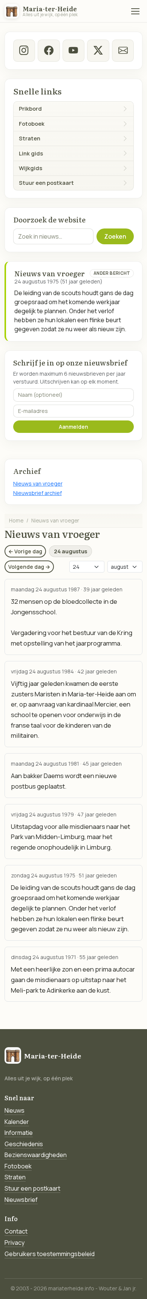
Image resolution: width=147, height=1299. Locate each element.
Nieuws (14, 1110)
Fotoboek (18, 1166)
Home (16, 520)
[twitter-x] (98, 50)
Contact (16, 1231)
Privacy (14, 1242)
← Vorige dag (25, 551)
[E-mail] (123, 50)
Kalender (17, 1122)
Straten (15, 1177)
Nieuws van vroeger (38, 483)
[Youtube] (73, 50)
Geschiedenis (24, 1144)
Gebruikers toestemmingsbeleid (50, 1254)
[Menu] (135, 11)
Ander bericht (111, 273)
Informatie (19, 1132)
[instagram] (24, 50)
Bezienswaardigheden (36, 1155)
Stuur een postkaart (32, 1188)
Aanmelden (73, 426)
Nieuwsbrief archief (37, 492)
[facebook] (49, 50)
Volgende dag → (29, 566)
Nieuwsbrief (21, 1199)
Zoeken (115, 236)
